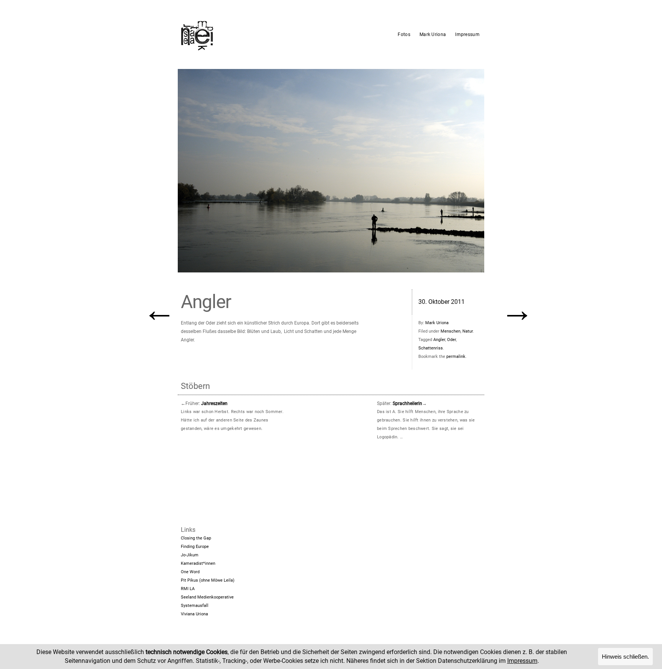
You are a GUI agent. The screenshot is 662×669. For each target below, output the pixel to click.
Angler (439, 339)
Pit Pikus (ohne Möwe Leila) (207, 580)
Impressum (467, 34)
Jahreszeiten (214, 403)
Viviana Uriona (194, 614)
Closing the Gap (196, 538)
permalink (455, 356)
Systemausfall (194, 605)
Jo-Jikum (189, 555)
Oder (451, 339)
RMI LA (188, 588)
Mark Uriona (432, 34)
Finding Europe (195, 546)
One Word (190, 571)
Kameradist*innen (198, 563)
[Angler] (331, 170)
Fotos (404, 34)
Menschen (450, 331)
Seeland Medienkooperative (207, 597)
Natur (467, 331)
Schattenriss (430, 348)
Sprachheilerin (407, 403)
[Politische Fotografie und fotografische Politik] (233, 34)
